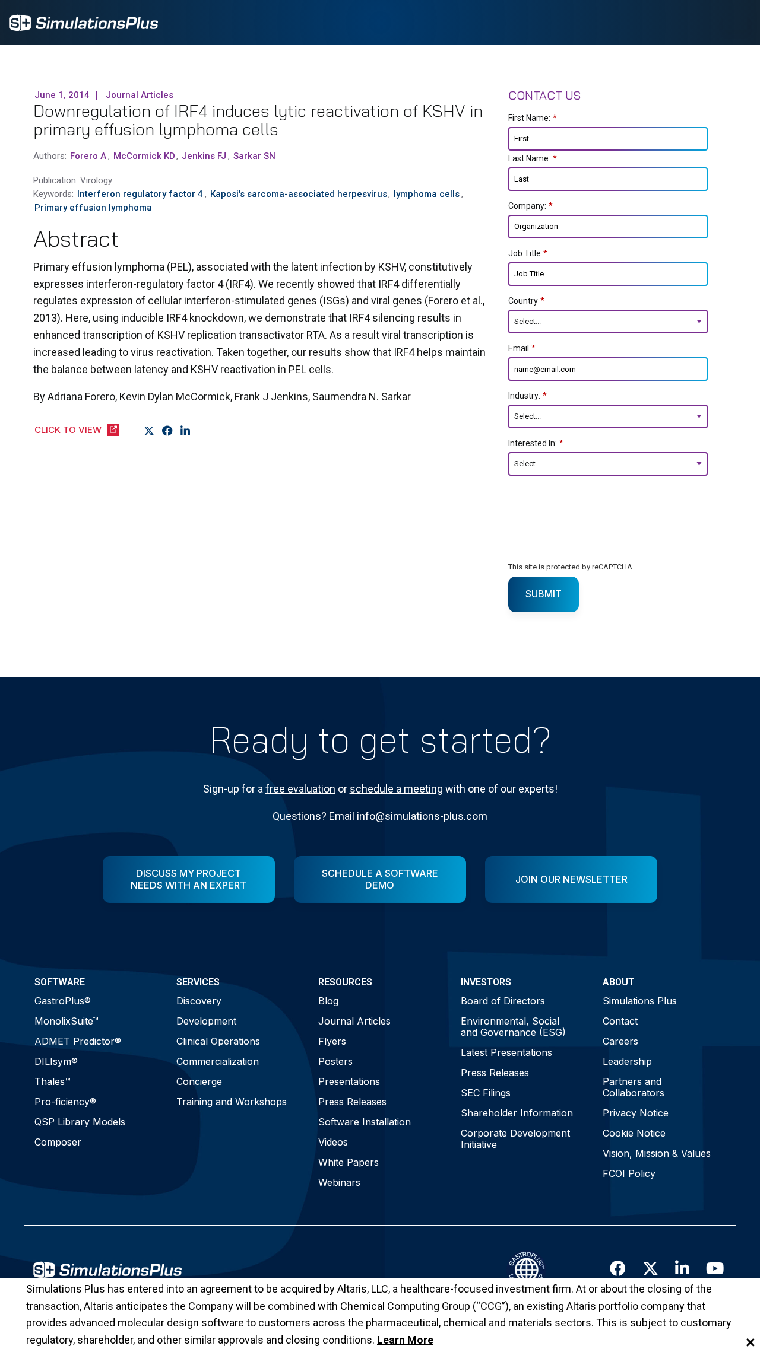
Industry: (527, 395)
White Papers (348, 1162)
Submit (543, 594)
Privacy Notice (636, 1113)
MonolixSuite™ (66, 1021)
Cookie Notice (634, 1133)
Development (206, 1021)
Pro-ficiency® (65, 1102)
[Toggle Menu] (735, 22)
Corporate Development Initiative (515, 1138)
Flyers (332, 1041)
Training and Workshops (231, 1102)
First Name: (532, 118)
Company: (530, 206)
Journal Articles (354, 1021)
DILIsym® (56, 1061)
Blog (328, 1001)
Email (522, 348)
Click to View (68, 429)
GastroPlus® (62, 1001)
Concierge (199, 1081)
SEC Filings (486, 1093)
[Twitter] (149, 430)
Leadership (627, 1061)
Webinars (339, 1182)
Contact (620, 1021)
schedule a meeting (396, 788)
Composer (57, 1142)
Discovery (198, 1001)
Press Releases (352, 1102)
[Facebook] (168, 430)
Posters (335, 1061)
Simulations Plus (640, 1001)
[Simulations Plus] (84, 21)
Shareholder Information (517, 1113)
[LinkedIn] (185, 430)
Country (526, 301)
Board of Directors (503, 1001)
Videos (333, 1142)
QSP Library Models (79, 1122)
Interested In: (535, 443)
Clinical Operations (218, 1041)
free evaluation (300, 788)
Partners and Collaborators (633, 1087)
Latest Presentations (506, 1052)
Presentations (349, 1081)
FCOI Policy (629, 1173)
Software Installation (364, 1122)
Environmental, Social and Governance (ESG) (513, 1026)
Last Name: (532, 158)
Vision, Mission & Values (657, 1153)
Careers (620, 1041)
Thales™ (52, 1081)
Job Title (527, 253)
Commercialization (217, 1061)
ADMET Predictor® (77, 1041)
